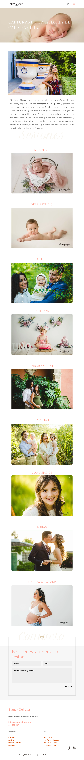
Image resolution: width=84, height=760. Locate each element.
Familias (11, 740)
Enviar (68, 686)
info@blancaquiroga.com (19, 722)
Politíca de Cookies (50, 743)
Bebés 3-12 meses (14, 743)
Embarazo (12, 745)
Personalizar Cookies (51, 745)
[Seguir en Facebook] (69, 748)
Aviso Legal (48, 737)
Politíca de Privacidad (51, 740)
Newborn (11, 737)
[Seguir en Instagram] (74, 748)
